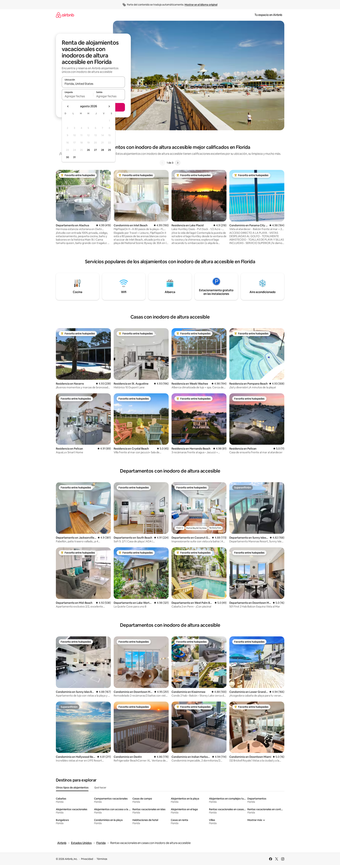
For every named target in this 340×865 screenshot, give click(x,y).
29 (109, 150)
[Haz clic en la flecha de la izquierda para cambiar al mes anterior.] (68, 106)
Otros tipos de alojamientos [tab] (72, 787)
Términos (102, 859)
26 (88, 150)
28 (102, 150)
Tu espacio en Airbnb (268, 15)
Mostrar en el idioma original (201, 4)
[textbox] (77, 96)
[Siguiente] (177, 163)
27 (95, 150)
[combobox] (93, 84)
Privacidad (87, 859)
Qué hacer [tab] (100, 787)
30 (67, 157)
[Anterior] (162, 163)
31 (74, 157)
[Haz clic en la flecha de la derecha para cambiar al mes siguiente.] (109, 106)
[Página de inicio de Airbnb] (65, 15)
